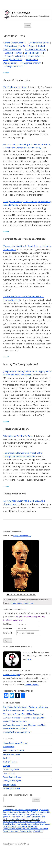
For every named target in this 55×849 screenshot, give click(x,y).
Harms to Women (10, 814)
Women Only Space (11, 788)
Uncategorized (9, 784)
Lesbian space (9, 819)
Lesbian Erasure (10, 762)
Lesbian (6, 758)
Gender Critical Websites (14, 42)
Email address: (9, 633)
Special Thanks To (33, 52)
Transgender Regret (12, 780)
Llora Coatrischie (23, 819)
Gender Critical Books (39, 42)
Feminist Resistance (11, 754)
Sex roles (16, 824)
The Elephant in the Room (15, 87)
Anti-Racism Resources (35, 49)
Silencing (39, 824)
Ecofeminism (8, 746)
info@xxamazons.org (22, 535)
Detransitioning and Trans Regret (20, 46)
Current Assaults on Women (15, 743)
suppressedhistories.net (22, 603)
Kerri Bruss (20, 816)
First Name (9, 624)
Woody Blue (38, 831)
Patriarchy (22, 821)
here (28, 659)
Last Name (9, 628)
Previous (7, 565)
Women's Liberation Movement (34, 828)
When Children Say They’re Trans (18, 436)
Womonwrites (26, 831)
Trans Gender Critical (12, 777)
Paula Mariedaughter (36, 821)
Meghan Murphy (10, 821)
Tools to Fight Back (11, 769)
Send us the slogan (11, 674)
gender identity (43, 812)
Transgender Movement (27, 826)
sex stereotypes (28, 824)
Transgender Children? (30, 63)
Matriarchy (35, 819)
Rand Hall (7, 824)
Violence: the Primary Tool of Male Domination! (23, 714)
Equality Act (44, 809)
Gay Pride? (31, 812)
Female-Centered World (13, 750)
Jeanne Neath (36, 814)
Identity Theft (24, 814)
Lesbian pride (39, 816)
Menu (27, 25)
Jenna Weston (9, 816)
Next (35, 565)
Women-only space (11, 831)
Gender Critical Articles (15, 56)
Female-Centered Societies (14, 812)
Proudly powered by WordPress (16, 844)
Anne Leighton (9, 809)
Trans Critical (8, 773)
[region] (21, 566)
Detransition (21, 809)
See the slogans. (32, 684)
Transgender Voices (14, 66)
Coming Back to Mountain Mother (17, 732)
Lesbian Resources (13, 52)
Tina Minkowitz (9, 826)
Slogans (6, 765)
